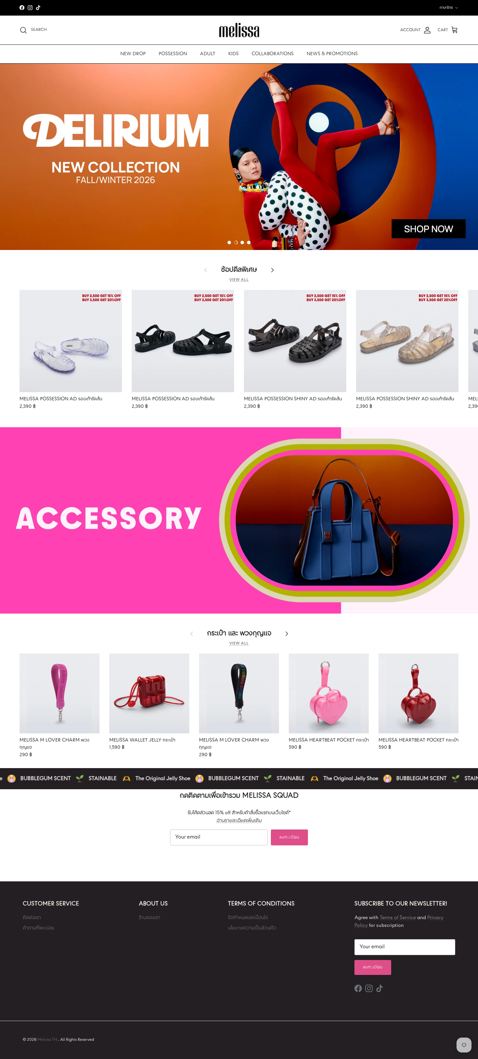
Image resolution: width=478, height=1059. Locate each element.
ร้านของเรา (149, 918)
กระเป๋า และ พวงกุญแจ (239, 633)
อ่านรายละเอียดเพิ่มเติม (239, 821)
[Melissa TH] (239, 30)
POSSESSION (173, 53)
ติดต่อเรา (32, 918)
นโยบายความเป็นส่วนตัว (252, 928)
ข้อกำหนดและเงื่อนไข (248, 918)
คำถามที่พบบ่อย (38, 928)
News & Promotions (332, 53)
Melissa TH (47, 1040)
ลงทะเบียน (289, 837)
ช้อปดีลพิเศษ (239, 270)
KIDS (233, 53)
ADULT (207, 53)
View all (239, 280)
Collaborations (273, 53)
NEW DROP (133, 53)
